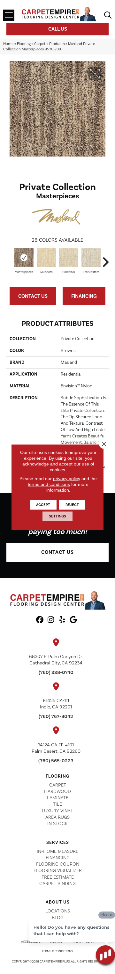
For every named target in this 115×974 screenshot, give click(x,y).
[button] (57, 552)
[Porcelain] (68, 257)
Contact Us (33, 296)
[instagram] (51, 620)
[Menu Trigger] (8, 15)
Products (57, 43)
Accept (43, 504)
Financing (84, 296)
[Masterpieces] (24, 257)
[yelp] (62, 620)
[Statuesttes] (91, 257)
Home (8, 43)
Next (105, 259)
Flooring (24, 43)
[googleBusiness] (73, 620)
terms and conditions (49, 484)
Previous (9, 259)
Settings (57, 516)
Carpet (40, 43)
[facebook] (39, 620)
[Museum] (46, 257)
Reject (72, 504)
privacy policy (66, 478)
